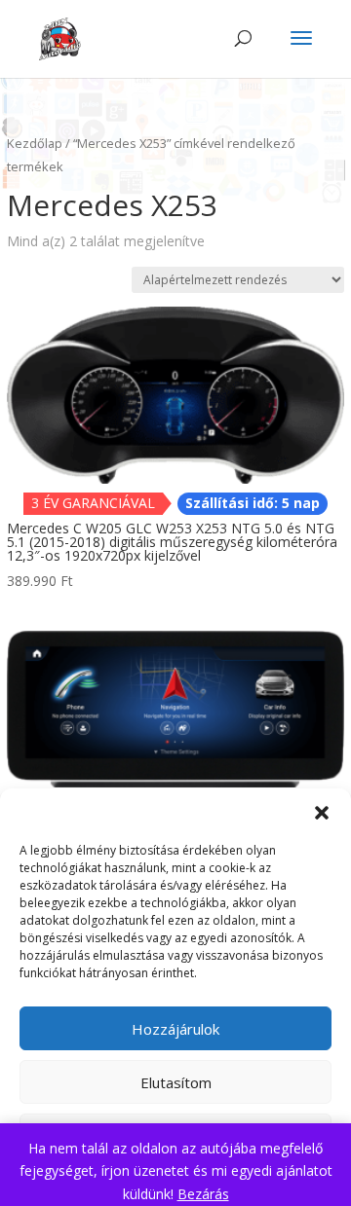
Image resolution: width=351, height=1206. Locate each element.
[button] (322, 812)
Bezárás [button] (203, 1194)
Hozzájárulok (175, 1029)
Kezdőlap (34, 143)
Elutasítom (176, 1082)
